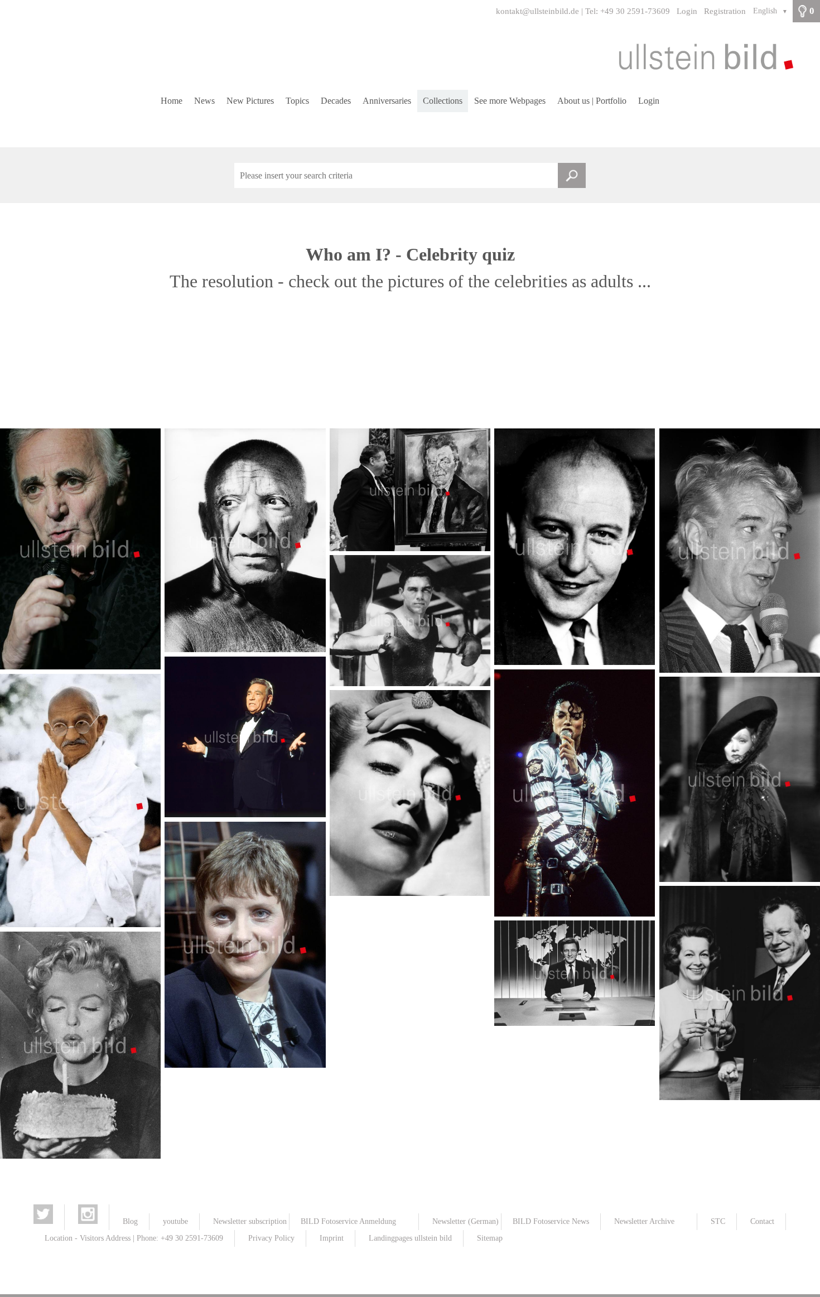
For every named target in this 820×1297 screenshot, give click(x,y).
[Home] (410, 56)
